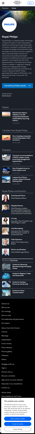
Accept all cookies (17, 424)
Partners (5, 8)
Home (14, 8)
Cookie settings (17, 429)
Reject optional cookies (18, 419)
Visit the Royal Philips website (15, 86)
